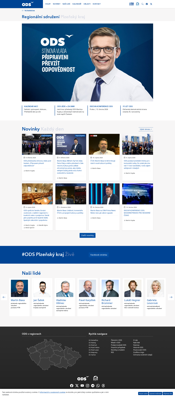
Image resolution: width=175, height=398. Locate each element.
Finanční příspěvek (118, 347)
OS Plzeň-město (94, 347)
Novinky (56, 4)
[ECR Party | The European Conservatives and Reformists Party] (137, 4)
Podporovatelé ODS (118, 345)
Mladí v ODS (115, 342)
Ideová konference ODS (101, 106)
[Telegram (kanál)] (93, 386)
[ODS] (83, 377)
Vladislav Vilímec (61, 301)
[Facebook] (72, 386)
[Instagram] (88, 386)
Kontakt (97, 4)
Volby (48, 4)
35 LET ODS (128, 106)
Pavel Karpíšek (87, 300)
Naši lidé (66, 4)
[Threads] (103, 386)
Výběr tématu (145, 129)
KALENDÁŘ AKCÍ (31, 106)
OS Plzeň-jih (93, 345)
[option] (38, 109)
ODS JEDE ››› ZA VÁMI (66, 106)
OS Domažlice (93, 340)
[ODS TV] (82, 386)
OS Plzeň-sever (94, 350)
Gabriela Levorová (152, 301)
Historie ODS (138, 347)
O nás (135, 340)
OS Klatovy (92, 343)
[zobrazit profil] (19, 288)
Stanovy (136, 345)
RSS (112, 352)
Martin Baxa (18, 300)
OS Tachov (92, 355)
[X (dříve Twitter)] (77, 386)
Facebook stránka (98, 254)
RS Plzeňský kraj (30, 10)
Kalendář (77, 4)
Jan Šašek (39, 300)
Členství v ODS (116, 340)
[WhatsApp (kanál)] (98, 386)
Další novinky (87, 235)
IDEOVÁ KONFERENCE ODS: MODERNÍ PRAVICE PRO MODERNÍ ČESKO (137, 212)
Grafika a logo (138, 352)
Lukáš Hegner (132, 300)
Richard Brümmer (107, 301)
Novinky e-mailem (118, 350)
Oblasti (87, 4)
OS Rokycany (93, 352)
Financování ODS (139, 350)
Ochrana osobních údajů (142, 355)
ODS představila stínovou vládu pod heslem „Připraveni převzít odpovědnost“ (37, 163)
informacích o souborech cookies (52, 392)
